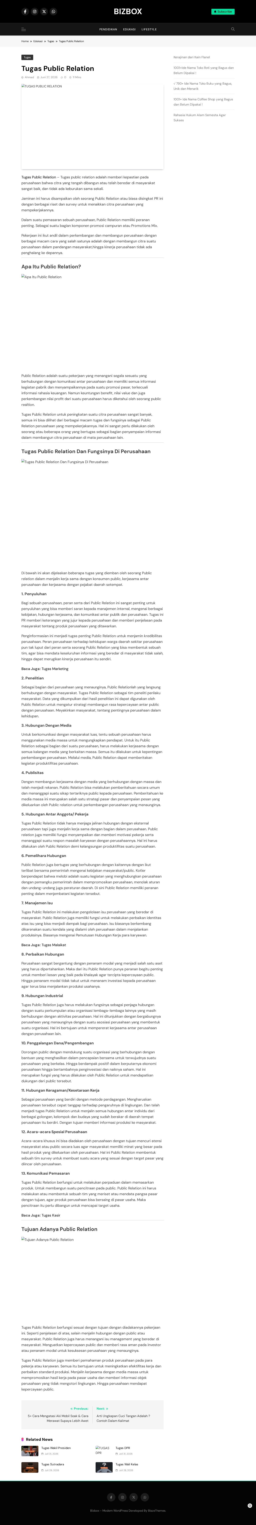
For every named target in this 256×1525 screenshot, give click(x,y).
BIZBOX (128, 11)
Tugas (27, 57)
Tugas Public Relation (38, 177)
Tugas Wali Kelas (127, 1464)
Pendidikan (108, 29)
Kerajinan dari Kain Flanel (192, 57)
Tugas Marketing (55, 668)
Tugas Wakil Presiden (56, 1448)
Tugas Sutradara (52, 1464)
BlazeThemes (156, 1510)
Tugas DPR (123, 1448)
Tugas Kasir (51, 1215)
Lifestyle (149, 29)
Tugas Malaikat (54, 945)
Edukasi (129, 29)
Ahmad (29, 77)
